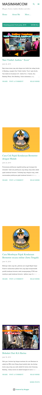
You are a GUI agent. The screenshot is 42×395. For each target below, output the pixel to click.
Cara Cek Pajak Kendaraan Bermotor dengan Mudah (20, 157)
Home (4, 14)
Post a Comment (16, 81)
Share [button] (5, 81)
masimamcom (14, 4)
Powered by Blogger (22, 389)
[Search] (34, 3)
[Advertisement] (21, 105)
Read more (35, 81)
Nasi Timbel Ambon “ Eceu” (16, 59)
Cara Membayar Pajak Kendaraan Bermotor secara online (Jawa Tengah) (20, 256)
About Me (16, 14)
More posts (35, 382)
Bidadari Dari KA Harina (14, 353)
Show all (35, 25)
